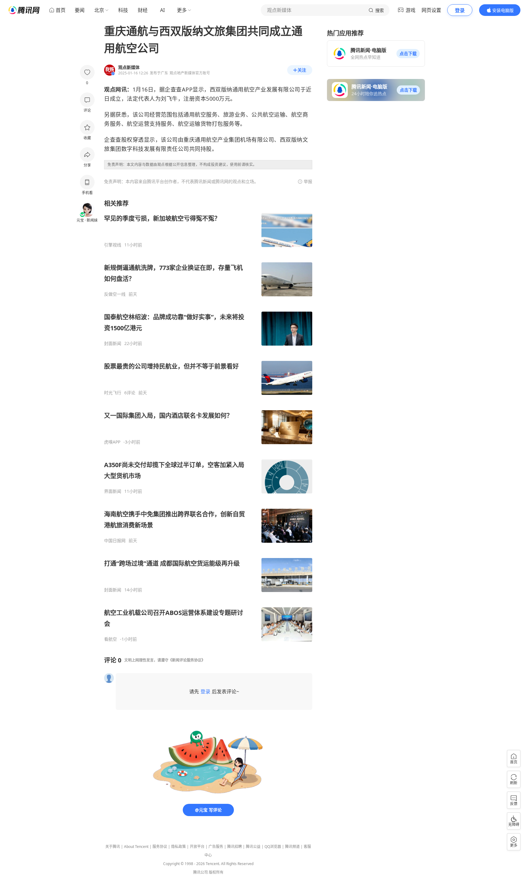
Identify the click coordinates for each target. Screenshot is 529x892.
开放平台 (197, 846)
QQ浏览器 (272, 846)
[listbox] (208, 420)
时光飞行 (112, 393)
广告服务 (215, 846)
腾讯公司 (200, 872)
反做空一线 (115, 294)
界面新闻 (112, 491)
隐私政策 (178, 846)
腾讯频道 (292, 846)
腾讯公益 (253, 846)
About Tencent (136, 846)
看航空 (110, 639)
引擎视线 (112, 245)
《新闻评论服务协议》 (186, 660)
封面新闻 (112, 343)
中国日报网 (115, 540)
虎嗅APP (112, 442)
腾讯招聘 (234, 846)
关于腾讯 (112, 846)
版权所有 (216, 872)
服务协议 (159, 846)
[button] (408, 53)
